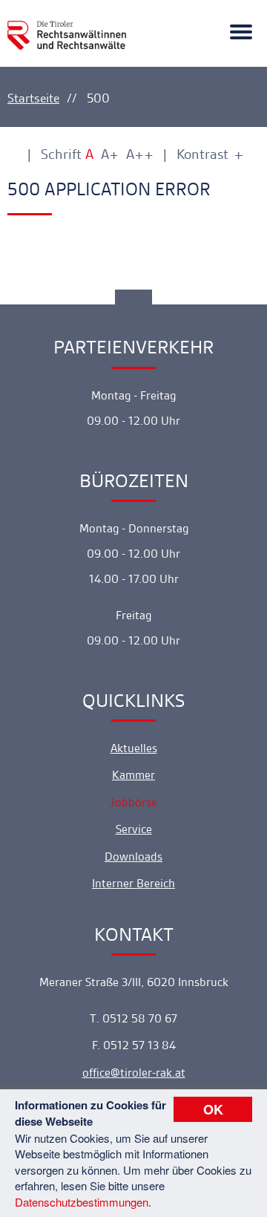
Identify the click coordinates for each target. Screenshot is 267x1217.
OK (213, 1109)
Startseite (33, 98)
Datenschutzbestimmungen (81, 1202)
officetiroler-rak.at (133, 1072)
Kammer (133, 775)
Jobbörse (133, 802)
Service (134, 829)
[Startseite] (66, 27)
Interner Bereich (133, 883)
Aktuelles (134, 748)
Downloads (133, 856)
